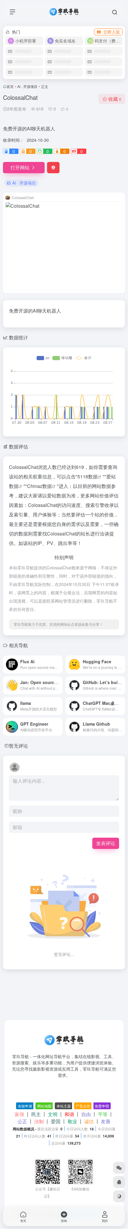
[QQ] (119, 1182)
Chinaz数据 (39, 486)
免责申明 (102, 1105)
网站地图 (44, 1105)
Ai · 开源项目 (27, 86)
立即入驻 (111, 32)
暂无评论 (18, 745)
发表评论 (105, 843)
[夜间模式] (119, 1196)
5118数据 (87, 476)
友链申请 (25, 1105)
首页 (10, 86)
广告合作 (83, 1105)
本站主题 (64, 1105)
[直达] (57, 660)
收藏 (114, 98)
